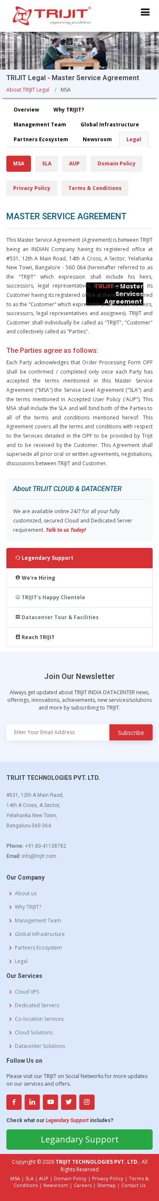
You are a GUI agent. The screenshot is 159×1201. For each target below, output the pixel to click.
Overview (26, 109)
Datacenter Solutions (40, 1046)
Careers (83, 1185)
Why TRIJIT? (68, 109)
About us (25, 893)
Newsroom (97, 139)
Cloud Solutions (34, 1032)
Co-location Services (39, 1019)
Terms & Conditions (95, 188)
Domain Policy (117, 163)
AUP (74, 163)
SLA (46, 163)
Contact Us (133, 1185)
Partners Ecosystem (41, 139)
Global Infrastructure (110, 124)
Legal (133, 139)
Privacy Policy (31, 188)
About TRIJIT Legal (27, 89)
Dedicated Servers (37, 1005)
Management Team (40, 124)
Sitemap (106, 1185)
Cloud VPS (27, 991)
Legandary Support (80, 1139)
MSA (18, 163)
